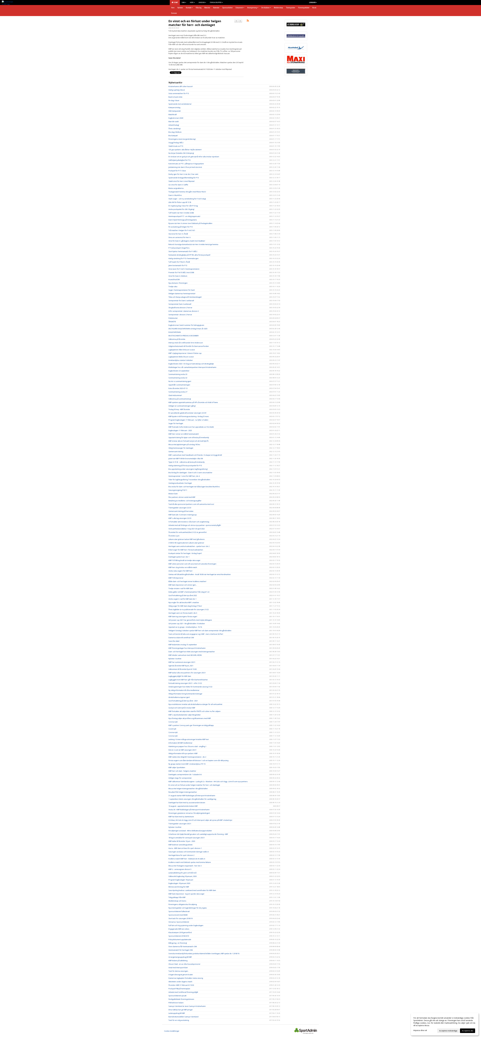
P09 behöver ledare (176, 1003)
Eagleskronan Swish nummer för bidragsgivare (186, 325)
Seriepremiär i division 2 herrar (180, 314)
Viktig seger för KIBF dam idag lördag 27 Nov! (185, 606)
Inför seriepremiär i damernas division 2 (183, 311)
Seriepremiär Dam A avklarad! (179, 304)
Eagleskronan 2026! (175, 118)
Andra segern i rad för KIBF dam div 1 (182, 599)
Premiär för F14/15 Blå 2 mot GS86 (181, 272)
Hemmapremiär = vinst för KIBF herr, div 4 (184, 476)
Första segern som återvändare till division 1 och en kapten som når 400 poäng (198, 760)
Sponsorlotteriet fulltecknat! (179, 911)
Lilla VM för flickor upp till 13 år (179, 202)
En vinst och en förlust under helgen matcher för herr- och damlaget (194, 23)
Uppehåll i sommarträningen (179, 385)
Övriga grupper (215, 2)
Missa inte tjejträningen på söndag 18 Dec (184, 444)
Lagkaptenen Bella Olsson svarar (181, 357)
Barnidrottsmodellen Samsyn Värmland (183, 1017)
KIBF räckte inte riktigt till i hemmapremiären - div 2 (187, 757)
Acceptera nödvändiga (448, 1030)
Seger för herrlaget (175, 423)
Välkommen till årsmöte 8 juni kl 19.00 (182, 669)
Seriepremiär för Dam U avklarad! (181, 300)
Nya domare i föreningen (178, 283)
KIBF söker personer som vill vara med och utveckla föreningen (192, 564)
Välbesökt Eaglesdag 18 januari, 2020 (182, 876)
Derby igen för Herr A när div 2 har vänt (183, 174)
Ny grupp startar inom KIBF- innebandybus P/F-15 (187, 764)
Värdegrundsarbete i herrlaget (180, 483)
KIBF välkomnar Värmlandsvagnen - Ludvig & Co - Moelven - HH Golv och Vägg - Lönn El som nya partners (208, 781)
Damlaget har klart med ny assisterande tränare (186, 802)
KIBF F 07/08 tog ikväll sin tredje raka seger (184, 560)
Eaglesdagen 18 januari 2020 (179, 883)
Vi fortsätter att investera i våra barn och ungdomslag (188, 522)
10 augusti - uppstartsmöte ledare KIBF (183, 806)
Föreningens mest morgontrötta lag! (182, 139)
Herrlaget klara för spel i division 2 (181, 855)
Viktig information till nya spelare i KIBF (183, 753)
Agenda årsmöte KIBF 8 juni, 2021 (180, 666)
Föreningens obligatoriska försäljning (182, 904)
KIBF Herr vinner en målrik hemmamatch (183, 434)
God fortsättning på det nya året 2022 (182, 595)
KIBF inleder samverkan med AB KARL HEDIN (185, 655)
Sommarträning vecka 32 (177, 378)
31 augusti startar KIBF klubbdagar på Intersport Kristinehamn (191, 795)
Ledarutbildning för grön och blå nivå (182, 873)
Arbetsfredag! (173, 125)
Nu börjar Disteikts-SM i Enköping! (181, 153)
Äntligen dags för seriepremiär (180, 778)
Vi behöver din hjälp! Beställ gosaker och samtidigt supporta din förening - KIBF (198, 834)
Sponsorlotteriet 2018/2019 (178, 936)
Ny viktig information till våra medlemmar (183, 690)
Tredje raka (172, 286)
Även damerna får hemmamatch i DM (182, 946)
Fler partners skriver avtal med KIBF (181, 497)
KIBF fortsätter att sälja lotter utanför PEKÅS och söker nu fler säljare (194, 711)
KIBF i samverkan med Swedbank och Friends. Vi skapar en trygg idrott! (195, 455)
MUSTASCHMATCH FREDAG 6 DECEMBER (183, 336)
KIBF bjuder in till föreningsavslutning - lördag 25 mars (188, 416)
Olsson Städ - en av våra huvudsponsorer (184, 964)
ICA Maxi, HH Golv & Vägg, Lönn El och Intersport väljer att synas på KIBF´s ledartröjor (200, 820)
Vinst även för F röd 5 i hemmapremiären (183, 269)
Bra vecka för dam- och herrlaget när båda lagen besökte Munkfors (194, 486)
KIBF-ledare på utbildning (177, 960)
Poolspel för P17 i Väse (177, 171)
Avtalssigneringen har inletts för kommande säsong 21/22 (190, 687)
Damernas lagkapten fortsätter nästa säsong (185, 978)
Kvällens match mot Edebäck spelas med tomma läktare (189, 862)
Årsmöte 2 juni (173, 536)
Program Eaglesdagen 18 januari (180, 880)
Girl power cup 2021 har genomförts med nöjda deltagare (190, 620)
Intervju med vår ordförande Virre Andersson (185, 343)
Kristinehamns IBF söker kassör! (180, 86)
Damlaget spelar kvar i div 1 (178, 557)
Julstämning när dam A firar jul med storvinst (185, 167)
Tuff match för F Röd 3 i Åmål (179, 262)
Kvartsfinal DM (174, 279)
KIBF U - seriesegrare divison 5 (179, 869)
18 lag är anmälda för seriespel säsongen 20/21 (186, 838)
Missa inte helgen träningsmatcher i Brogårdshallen (188, 788)
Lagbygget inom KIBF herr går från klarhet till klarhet (188, 680)
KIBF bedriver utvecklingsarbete (180, 845)
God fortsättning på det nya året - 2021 (183, 701)
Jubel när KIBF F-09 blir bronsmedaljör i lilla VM (185, 458)
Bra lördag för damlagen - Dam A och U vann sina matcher (190, 472)
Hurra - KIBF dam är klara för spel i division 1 (185, 848)
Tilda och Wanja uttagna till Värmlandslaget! (185, 297)
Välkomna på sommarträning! (179, 399)
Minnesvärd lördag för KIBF (178, 887)
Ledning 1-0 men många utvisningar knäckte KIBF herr (188, 739)
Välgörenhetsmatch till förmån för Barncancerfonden (188, 346)
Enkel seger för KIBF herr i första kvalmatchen (185, 550)
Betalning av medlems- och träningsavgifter (184, 501)
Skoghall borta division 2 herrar (180, 307)
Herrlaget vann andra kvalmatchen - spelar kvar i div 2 (189, 546)
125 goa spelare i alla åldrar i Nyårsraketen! (185, 149)
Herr (191, 2)
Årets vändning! (174, 128)
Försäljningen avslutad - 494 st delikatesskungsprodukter (190, 830)
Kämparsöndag (174, 107)
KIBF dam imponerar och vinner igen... (182, 585)
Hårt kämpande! (174, 111)
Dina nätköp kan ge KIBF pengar (180, 1010)
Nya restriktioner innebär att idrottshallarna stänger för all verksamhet (195, 704)
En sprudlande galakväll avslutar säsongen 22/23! (187, 413)
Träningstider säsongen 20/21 (179, 823)
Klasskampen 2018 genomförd (180, 932)
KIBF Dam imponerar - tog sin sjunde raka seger (186, 894)
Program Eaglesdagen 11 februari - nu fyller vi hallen (188, 420)
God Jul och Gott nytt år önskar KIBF (181, 708)
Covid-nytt (172, 729)
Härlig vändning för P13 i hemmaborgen (183, 258)
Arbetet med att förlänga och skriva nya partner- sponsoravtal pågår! (194, 525)
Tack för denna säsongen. (178, 971)
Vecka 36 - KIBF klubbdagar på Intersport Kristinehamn (189, 809)
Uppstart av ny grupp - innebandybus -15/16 (185, 627)
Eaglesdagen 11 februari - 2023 (180, 430)
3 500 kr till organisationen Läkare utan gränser (186, 543)
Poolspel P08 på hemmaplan (179, 988)
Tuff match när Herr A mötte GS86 (181, 213)
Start (175, 2)
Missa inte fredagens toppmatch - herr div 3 (185, 866)
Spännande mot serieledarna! (179, 104)
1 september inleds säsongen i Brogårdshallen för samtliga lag (192, 799)
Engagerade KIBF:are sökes (178, 929)
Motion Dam (173, 493)
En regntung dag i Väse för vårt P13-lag (183, 206)
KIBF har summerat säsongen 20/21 (181, 662)
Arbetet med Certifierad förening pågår (183, 992)
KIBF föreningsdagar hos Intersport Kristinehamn (187, 648)
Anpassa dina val (420, 1030)
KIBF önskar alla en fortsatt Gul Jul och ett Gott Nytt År (188, 441)
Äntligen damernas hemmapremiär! (181, 293)
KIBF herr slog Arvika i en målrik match (182, 567)
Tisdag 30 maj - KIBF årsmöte (179, 409)
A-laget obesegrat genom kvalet (180, 974)
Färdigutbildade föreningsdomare (181, 999)
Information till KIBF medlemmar (180, 743)
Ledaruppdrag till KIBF (176, 1013)
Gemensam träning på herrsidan (180, 511)
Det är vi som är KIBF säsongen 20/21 (182, 750)
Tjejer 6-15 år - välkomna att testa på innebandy (186, 462)
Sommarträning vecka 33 (177, 374)
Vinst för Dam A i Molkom (177, 276)
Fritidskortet (172, 318)
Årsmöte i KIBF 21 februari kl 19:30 (181, 985)
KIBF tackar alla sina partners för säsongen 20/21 (187, 673)
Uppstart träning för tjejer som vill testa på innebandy (188, 437)
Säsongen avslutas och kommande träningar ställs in (188, 852)
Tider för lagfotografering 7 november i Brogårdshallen (189, 479)
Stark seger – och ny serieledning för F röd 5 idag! (187, 199)
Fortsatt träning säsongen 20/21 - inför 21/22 (185, 683)
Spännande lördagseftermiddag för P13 (183, 178)
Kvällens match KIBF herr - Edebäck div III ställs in (186, 859)
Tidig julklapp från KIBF (177, 897)
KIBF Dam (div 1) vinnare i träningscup (182, 515)
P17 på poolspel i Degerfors (179, 248)
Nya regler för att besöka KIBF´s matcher (183, 602)
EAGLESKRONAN (174, 332)
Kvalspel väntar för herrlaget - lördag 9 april (185, 553)
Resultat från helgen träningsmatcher (182, 792)
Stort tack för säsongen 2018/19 (180, 918)
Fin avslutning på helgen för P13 (180, 227)
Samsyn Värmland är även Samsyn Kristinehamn (187, 1006)
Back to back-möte (175, 97)
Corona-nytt (172, 722)
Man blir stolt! (173, 121)
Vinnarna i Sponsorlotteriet (178, 922)
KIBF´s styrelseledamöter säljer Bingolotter (184, 715)
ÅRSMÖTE (172, 321)
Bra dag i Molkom (175, 132)
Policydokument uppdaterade (179, 939)
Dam (183, 2)
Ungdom (202, 2)
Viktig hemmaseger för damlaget (180, 448)
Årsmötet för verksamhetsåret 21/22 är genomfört (187, 532)
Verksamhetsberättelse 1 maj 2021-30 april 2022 (186, 529)
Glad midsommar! (175, 395)
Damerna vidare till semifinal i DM (181, 637)
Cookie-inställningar (171, 1031)
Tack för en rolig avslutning (178, 1020)
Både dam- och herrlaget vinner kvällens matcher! (187, 581)
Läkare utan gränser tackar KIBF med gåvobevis (186, 539)
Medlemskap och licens (177, 901)
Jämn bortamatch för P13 (177, 265)
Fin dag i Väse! (173, 100)
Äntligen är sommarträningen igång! (182, 406)
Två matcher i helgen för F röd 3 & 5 (181, 230)
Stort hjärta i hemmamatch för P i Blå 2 (182, 251)
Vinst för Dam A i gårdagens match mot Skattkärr (186, 241)
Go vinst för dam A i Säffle (178, 185)
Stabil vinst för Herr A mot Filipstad (181, 181)
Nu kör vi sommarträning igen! (179, 381)
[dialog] (444, 1024)
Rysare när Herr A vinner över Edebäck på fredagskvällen (190, 223)
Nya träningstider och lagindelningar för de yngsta (187, 908)
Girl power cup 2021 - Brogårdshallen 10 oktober (186, 623)
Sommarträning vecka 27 (177, 392)
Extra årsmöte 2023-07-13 (178, 388)
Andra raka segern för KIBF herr (180, 571)
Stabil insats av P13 (175, 146)
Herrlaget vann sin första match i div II (182, 613)
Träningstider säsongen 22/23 (179, 508)
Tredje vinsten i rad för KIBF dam (180, 588)
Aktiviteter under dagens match (180, 981)
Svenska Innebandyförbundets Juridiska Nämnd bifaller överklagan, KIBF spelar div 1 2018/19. (204, 953)
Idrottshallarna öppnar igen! (179, 697)
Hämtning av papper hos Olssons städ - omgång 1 (187, 746)
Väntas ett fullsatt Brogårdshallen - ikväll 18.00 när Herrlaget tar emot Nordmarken (199, 574)
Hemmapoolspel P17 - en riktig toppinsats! (184, 216)
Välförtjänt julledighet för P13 (179, 160)
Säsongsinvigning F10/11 (177, 490)
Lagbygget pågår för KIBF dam (179, 676)
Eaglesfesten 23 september (178, 371)
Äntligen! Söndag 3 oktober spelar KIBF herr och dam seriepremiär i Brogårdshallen (199, 630)
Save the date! (173, 641)
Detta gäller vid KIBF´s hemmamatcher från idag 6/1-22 (188, 592)
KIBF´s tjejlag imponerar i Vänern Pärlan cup (185, 353)
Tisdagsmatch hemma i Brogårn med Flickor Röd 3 (187, 192)
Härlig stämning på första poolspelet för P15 (185, 465)
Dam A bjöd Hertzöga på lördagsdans (182, 220)
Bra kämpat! (173, 135)
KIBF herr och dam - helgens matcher (182, 771)
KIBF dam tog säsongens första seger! (182, 616)
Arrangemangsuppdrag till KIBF (180, 957)
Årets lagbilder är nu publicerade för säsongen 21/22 (188, 609)
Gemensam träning (175, 451)
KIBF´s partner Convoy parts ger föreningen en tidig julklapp (191, 725)
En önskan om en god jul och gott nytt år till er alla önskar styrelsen (193, 156)
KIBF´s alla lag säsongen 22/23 (179, 518)
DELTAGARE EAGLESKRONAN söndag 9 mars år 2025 (187, 328)
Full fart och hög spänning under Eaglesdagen (185, 925)
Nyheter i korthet (174, 658)
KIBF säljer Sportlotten (176, 767)
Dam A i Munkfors (175, 195)
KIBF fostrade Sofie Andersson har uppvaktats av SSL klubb (191, 427)
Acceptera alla (467, 1030)
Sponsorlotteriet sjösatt (177, 995)
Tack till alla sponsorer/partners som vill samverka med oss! (191, 504)
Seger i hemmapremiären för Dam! (181, 290)
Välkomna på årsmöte (176, 339)
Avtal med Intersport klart (178, 967)
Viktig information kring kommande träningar (185, 694)
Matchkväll (172, 114)
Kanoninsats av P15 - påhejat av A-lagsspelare (186, 163)
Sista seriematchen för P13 (178, 93)
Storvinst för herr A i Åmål (178, 234)
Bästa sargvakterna (176, 188)
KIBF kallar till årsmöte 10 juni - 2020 (181, 841)
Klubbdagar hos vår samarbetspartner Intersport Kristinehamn (192, 367)
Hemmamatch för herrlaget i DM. (180, 950)
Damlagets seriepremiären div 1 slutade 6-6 (185, 774)
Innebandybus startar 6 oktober (180, 360)
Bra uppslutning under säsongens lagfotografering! (188, 469)
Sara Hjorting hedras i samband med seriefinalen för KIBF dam (192, 890)
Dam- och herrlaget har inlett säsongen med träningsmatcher (191, 651)
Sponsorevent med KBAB (178, 915)
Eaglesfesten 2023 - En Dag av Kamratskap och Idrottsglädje (191, 364)
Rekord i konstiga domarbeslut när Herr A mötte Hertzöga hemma (193, 244)
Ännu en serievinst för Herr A (179, 237)
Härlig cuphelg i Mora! (176, 90)
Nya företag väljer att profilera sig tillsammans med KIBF (189, 718)
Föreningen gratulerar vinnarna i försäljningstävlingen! (189, 813)
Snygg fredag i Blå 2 (175, 142)
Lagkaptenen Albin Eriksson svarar (181, 350)
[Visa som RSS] (248, 21)
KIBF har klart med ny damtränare (181, 816)
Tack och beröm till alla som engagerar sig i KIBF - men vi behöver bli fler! (195, 634)
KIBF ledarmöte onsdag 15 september (182, 644)
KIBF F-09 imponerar (175, 578)
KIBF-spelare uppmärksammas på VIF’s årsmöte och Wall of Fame (193, 402)
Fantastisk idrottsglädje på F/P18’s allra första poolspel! (189, 255)
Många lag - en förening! (177, 943)
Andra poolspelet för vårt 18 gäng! (181, 209)
